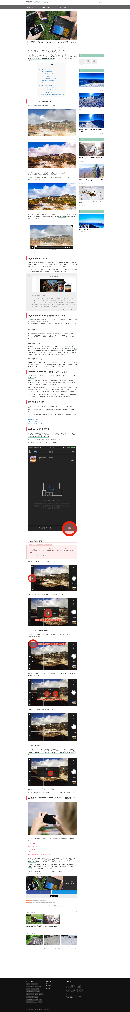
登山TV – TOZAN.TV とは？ (85, 229)
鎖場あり (35, 1002)
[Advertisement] (51, 964)
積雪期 (40, 999)
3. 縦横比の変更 (47, 92)
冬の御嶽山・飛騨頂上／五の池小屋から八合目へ (89, 88)
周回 (38, 988)
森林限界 (41, 994)
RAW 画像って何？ (48, 73)
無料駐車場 (30, 997)
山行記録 (38, 7)
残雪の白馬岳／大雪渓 (48, 946)
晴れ (36, 994)
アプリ (44, 902)
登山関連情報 (62, 47)
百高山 (36, 999)
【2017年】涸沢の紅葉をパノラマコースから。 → (63, 906)
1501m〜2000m (34, 984)
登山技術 (43, 7)
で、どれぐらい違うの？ (46, 67)
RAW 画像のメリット (48, 76)
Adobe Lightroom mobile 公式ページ (67, 309)
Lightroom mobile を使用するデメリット (50, 80)
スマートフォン (49, 902)
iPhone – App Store (33, 419)
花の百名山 (29, 1002)
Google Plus (50, 986)
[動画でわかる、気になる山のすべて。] (33, 2)
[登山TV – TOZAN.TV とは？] (91, 221)
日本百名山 (30, 994)
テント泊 (28, 988)
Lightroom (38, 902)
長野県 (40, 1002)
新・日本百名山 (31, 991)
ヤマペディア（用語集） (57, 7)
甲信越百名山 (30, 999)
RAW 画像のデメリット (49, 78)
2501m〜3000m (30, 986)
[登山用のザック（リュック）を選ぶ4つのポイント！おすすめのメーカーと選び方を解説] (91, 171)
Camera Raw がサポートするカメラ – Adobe (42, 555)
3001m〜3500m (38, 986)
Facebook (50, 983)
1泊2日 (28, 984)
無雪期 (36, 997)
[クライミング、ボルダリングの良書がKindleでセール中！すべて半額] (91, 149)
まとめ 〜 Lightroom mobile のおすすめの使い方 (52, 94)
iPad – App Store (32, 421)
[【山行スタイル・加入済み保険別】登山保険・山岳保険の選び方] (91, 193)
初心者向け (49, 7)
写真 (59, 47)
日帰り (38, 991)
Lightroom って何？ (45, 69)
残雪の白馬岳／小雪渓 (65, 946)
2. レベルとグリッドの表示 (50, 89)
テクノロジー (54, 47)
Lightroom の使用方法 (45, 85)
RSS (49, 988)
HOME (28, 7)
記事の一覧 (66, 7)
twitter (49, 985)
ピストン (33, 988)
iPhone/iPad (32, 902)
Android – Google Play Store (35, 423)
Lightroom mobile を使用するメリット (49, 71)
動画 (33, 7)
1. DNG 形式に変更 (48, 87)
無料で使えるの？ (44, 83)
